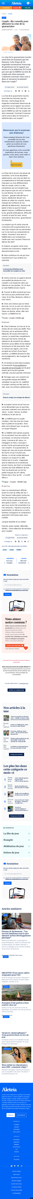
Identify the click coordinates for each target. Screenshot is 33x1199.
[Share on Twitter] (22, 91)
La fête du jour (11, 833)
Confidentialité (16, 1193)
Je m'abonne (6, 8)
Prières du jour (11, 852)
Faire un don (16, 165)
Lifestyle (4, 14)
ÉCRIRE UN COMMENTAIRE (16, 690)
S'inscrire (7, 594)
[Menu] (6, 3)
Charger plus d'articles (16, 754)
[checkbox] (4, 589)
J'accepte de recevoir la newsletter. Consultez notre (17, 589)
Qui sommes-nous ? (16, 1177)
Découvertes (16, 1132)
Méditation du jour (14, 846)
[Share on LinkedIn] (19, 91)
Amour (5, 550)
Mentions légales (16, 1181)
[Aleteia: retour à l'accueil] (16, 3)
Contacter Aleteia (16, 1187)
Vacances (6, 987)
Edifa (16, 30)
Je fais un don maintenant (14, 645)
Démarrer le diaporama (21, 535)
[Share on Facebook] (16, 91)
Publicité (16, 1152)
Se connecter (21, 1115)
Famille (5, 915)
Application (16, 1142)
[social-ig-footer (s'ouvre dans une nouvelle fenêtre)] (21, 1166)
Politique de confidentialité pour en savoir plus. (16, 590)
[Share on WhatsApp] (28, 91)
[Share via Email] (25, 91)
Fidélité (19, 550)
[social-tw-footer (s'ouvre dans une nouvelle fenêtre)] (18, 1166)
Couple (10, 14)
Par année (16, 1159)
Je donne (15, 8)
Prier (26, 8)
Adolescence (7, 1049)
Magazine (16, 1144)
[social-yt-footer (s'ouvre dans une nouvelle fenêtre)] (11, 1166)
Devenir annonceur (16, 1184)
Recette (6, 957)
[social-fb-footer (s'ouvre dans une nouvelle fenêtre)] (15, 1166)
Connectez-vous (23, 683)
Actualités (16, 1124)
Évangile (8, 840)
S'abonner (10, 1115)
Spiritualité (16, 1129)
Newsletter (16, 1139)
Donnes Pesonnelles (16, 1190)
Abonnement (16, 1147)
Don (16, 1149)
